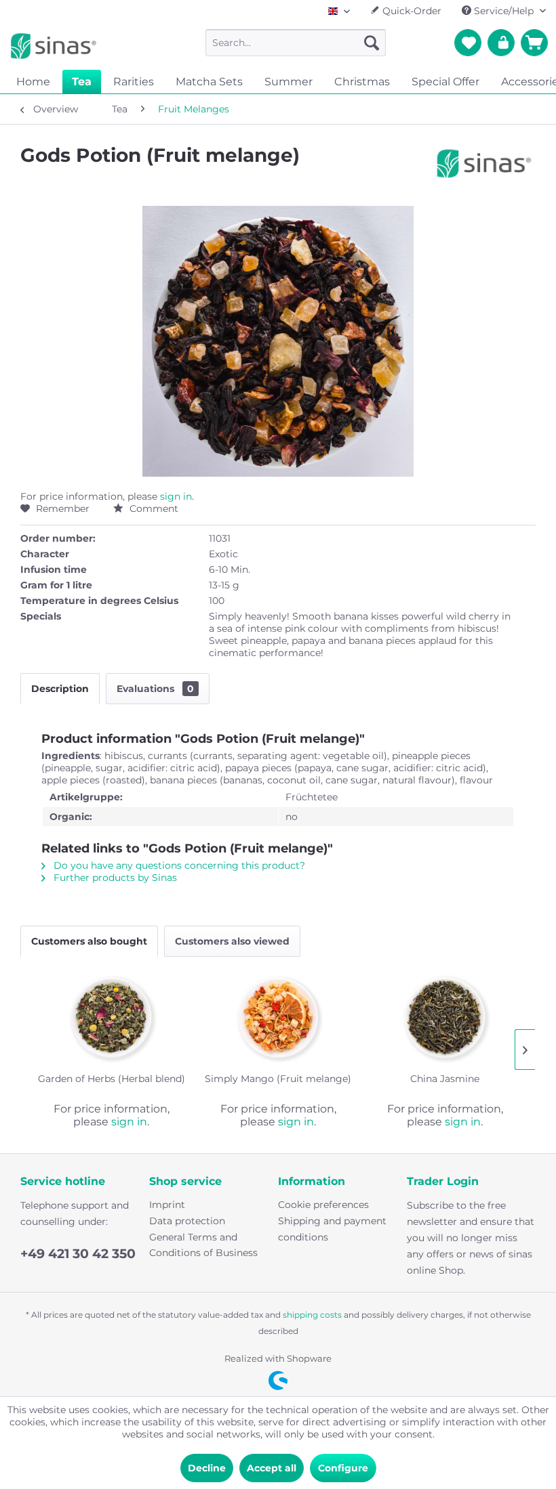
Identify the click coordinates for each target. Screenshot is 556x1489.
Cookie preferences (323, 1205)
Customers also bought (89, 941)
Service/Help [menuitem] (503, 11)
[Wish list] (467, 42)
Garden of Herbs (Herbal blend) (111, 1079)
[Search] (371, 42)
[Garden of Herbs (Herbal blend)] (111, 1017)
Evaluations (155, 689)
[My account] (501, 42)
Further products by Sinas (114, 877)
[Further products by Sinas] (484, 168)
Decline (207, 1468)
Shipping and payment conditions (332, 1229)
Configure (343, 1468)
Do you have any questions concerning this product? (178, 865)
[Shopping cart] (534, 42)
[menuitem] (295, 42)
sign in (176, 496)
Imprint (167, 1205)
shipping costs (312, 1315)
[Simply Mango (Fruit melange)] (278, 1017)
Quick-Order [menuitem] (410, 11)
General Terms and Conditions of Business (203, 1245)
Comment (152, 508)
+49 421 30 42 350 (78, 1253)
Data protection (187, 1221)
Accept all (271, 1468)
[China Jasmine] (444, 1017)
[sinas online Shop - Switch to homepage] (53, 46)
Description (60, 689)
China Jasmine (444, 1079)
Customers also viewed (232, 941)
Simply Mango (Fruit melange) (278, 1079)
